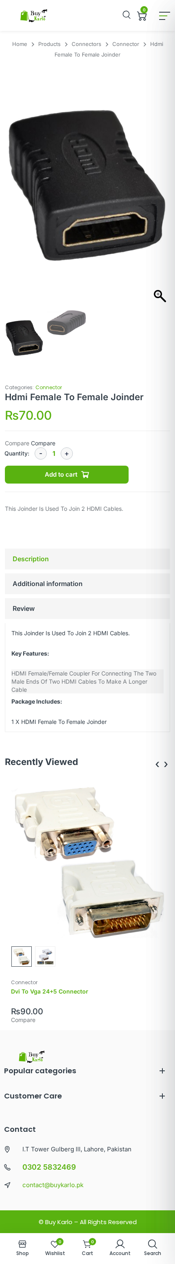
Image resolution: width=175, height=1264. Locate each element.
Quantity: (16, 453)
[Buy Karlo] (33, 15)
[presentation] (157, 764)
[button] (160, 191)
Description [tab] (31, 559)
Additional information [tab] (48, 584)
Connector (48, 387)
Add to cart (61, 474)
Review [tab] (24, 608)
